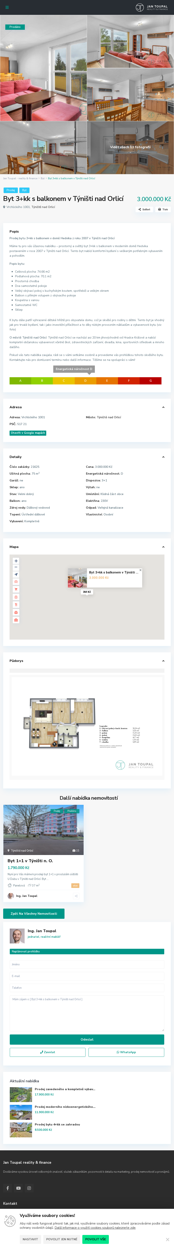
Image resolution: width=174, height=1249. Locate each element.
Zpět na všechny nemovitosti (34, 914)
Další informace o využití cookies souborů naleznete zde (95, 1228)
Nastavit (30, 1239)
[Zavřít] (167, 1239)
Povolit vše (95, 1239)
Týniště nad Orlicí (43, 207)
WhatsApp (127, 1052)
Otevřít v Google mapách (28, 433)
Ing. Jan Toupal (26, 896)
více (75, 885)
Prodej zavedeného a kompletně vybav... (65, 1089)
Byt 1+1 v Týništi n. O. (30, 861)
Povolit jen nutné (61, 1239)
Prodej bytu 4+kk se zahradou (57, 1124)
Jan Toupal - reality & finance (20, 178)
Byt (43, 178)
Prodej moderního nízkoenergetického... (65, 1107)
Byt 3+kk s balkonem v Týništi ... (113, 572)
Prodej (11, 190)
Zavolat (49, 1052)
